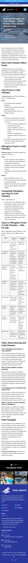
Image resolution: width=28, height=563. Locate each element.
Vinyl (5, 507)
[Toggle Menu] (25, 9)
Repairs (6, 510)
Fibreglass (20, 507)
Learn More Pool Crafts (9, 527)
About (18, 505)
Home (5, 505)
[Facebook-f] (18, 3)
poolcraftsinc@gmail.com (10, 542)
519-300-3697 (8, 547)
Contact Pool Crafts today (8, 451)
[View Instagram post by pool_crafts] (7, 477)
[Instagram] (16, 3)
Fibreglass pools (6, 152)
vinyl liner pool (7, 96)
